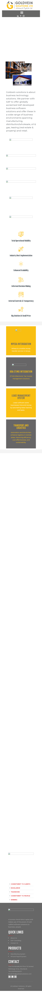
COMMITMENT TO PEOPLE (20, 896)
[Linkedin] (9, 976)
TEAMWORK (15, 892)
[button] (21, 884)
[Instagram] (15, 976)
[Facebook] (12, 976)
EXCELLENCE (15, 888)
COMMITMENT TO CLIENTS (20, 884)
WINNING (14, 900)
